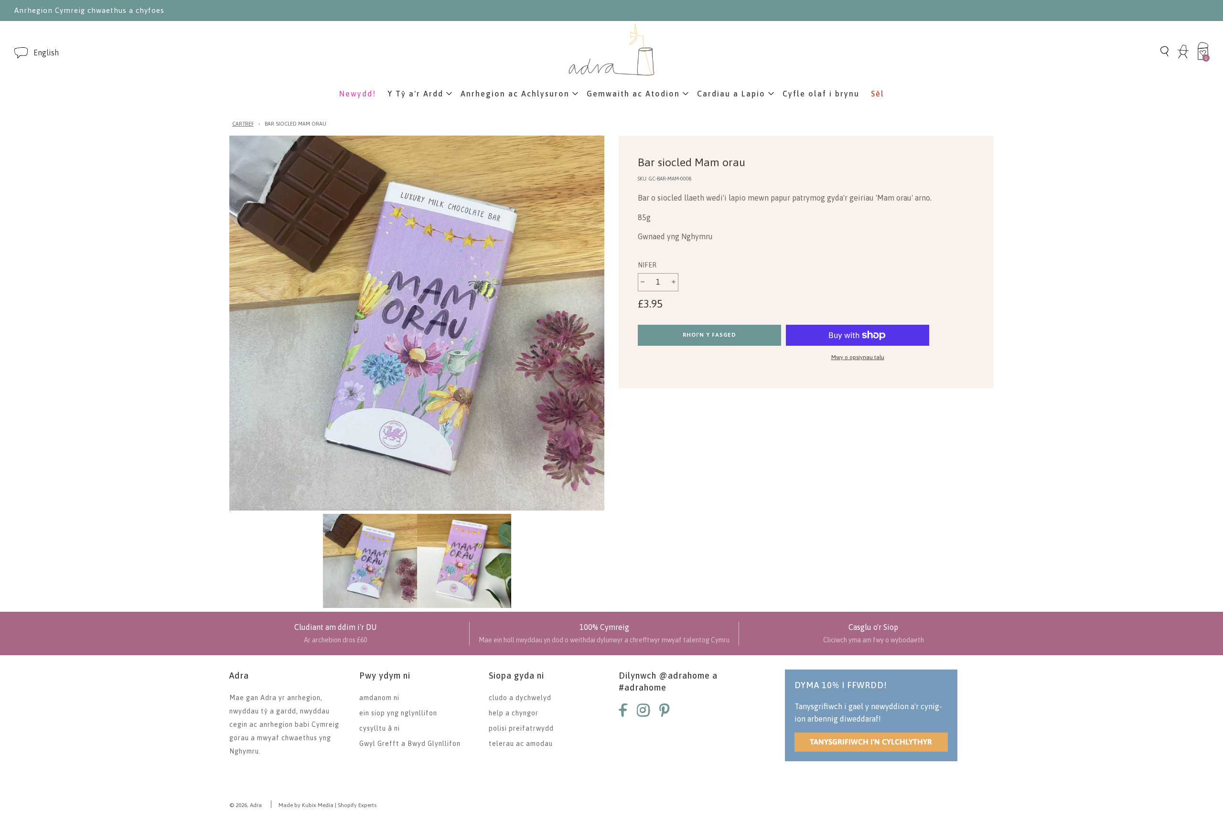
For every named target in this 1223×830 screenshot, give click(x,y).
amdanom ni (379, 698)
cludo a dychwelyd (520, 698)
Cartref (243, 124)
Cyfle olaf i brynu (821, 93)
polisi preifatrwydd (521, 728)
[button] (46, 53)
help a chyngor (513, 713)
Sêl (877, 93)
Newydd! (357, 93)
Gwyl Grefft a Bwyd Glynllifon (410, 743)
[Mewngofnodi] (1183, 57)
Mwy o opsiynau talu (857, 357)
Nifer (647, 265)
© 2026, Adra (245, 805)
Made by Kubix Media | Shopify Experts (327, 805)
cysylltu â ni (379, 728)
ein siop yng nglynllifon (398, 713)
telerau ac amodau (521, 743)
